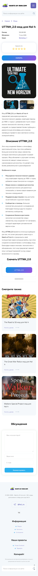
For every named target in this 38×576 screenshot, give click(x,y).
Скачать (19, 58)
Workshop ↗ (23, 38)
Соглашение (19, 532)
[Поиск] (34, 13)
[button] (35, 104)
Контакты (19, 529)
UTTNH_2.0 (19, 270)
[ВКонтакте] (19, 512)
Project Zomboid (19, 545)
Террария (19, 548)
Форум (19, 526)
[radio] (13, 49)
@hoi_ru (21, 504)
